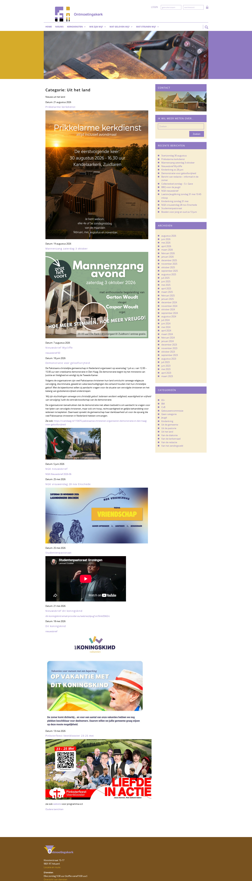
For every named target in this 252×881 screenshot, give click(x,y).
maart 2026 (167, 249)
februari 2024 (168, 337)
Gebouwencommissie (172, 410)
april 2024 (166, 330)
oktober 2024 (168, 309)
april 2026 (166, 246)
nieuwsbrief (51, 631)
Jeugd (164, 417)
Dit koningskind (55, 626)
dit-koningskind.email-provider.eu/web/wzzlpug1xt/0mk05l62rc (77, 616)
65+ (163, 400)
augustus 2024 (168, 316)
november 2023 (169, 348)
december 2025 (169, 260)
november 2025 (169, 263)
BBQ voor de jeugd (170, 187)
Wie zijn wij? (96, 26)
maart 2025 (167, 291)
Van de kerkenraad (171, 438)
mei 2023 (165, 369)
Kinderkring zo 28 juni (172, 169)
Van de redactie (169, 442)
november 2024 (169, 306)
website (57, 803)
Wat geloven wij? (120, 26)
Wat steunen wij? (146, 26)
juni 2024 (165, 323)
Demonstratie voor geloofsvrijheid (67, 363)
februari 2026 (168, 253)
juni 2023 (165, 365)
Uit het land (167, 431)
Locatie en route (52, 867)
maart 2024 (167, 334)
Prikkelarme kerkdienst (60, 107)
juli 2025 (165, 277)
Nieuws (59, 26)
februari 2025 (168, 295)
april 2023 (166, 372)
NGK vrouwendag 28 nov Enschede (68, 484)
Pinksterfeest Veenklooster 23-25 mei (69, 735)
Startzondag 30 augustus (174, 155)
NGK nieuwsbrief (56, 468)
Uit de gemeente (169, 424)
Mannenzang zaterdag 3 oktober (66, 248)
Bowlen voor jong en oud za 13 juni (179, 211)
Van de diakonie (169, 435)
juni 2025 (165, 281)
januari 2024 (167, 341)
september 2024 (169, 313)
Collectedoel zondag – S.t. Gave (177, 183)
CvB (163, 407)
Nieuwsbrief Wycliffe (59, 347)
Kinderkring (167, 421)
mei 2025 (165, 284)
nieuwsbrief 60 (52, 352)
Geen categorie (169, 414)
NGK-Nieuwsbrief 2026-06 (58, 474)
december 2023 (169, 344)
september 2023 (169, 355)
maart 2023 (167, 376)
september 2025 (169, 270)
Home (48, 26)
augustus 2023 (168, 358)
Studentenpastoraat (58, 552)
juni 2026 (165, 239)
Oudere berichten (54, 809)
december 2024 (169, 302)
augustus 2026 (168, 235)
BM (163, 403)
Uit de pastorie (168, 428)
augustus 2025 (168, 274)
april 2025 (166, 288)
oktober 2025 (168, 267)
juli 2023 (165, 362)
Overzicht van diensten (55, 879)
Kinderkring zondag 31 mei (174, 201)
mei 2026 (165, 242)
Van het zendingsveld (172, 445)
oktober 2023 (168, 351)
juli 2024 (165, 320)
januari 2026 (167, 256)
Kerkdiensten (75, 26)
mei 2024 (165, 327)
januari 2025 (167, 298)
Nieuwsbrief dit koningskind (63, 610)
